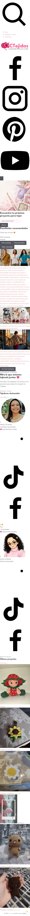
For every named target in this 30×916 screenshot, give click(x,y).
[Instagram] (15, 113)
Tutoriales (8, 37)
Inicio (6, 32)
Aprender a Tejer (10, 34)
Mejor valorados (7, 247)
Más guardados (19, 243)
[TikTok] (15, 491)
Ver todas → (4, 663)
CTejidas (11, 913)
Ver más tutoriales (8, 369)
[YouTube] (15, 175)
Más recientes (6, 243)
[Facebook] (15, 82)
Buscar (4, 225)
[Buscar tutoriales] (15, 30)
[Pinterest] (15, 144)
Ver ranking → (4, 397)
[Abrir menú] (1, 178)
